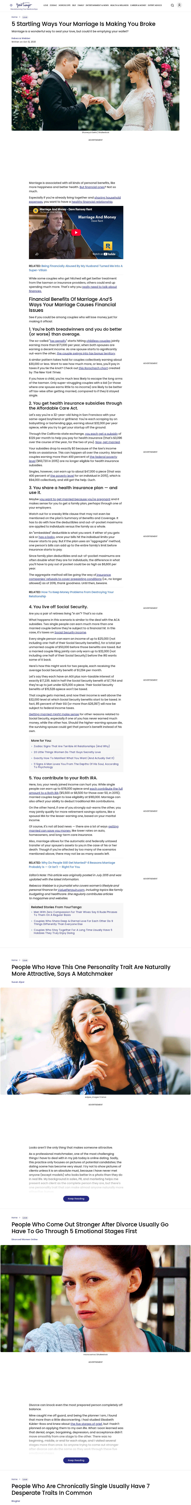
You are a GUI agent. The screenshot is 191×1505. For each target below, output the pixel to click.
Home (14, 17)
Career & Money (138, 5)
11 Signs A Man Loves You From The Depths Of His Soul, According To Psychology (76, 766)
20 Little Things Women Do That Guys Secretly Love (67, 752)
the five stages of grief (86, 1424)
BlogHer (16, 1501)
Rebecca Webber (21, 38)
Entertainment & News (97, 5)
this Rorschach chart (93, 368)
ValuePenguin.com (71, 890)
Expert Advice (155, 5)
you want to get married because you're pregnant (74, 499)
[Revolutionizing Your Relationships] (24, 5)
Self (74, 5)
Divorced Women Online (25, 1239)
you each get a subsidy (101, 434)
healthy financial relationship (92, 202)
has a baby (47, 537)
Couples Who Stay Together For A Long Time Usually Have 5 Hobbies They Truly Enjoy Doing (73, 931)
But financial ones (92, 187)
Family (81, 5)
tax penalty (58, 341)
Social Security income (70, 632)
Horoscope (64, 5)
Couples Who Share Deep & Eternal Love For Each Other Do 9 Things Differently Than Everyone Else (73, 922)
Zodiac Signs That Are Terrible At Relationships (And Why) (72, 746)
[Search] (171, 5)
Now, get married (107, 442)
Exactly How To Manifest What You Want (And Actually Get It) (74, 758)
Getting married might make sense (54, 714)
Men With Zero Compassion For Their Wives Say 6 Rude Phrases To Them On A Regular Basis (75, 914)
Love (45, 5)
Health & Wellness (119, 5)
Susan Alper (18, 982)
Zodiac (53, 5)
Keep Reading (76, 1198)
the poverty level (62, 476)
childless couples (98, 341)
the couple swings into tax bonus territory (86, 353)
